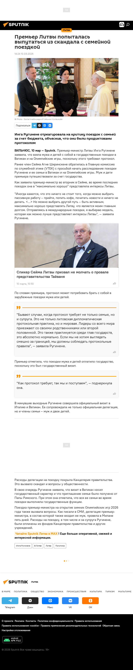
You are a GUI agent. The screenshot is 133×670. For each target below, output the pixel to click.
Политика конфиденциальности (55, 620)
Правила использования (88, 620)
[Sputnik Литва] (17, 27)
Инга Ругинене (23, 545)
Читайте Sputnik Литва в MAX (36, 534)
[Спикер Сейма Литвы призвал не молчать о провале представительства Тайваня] (66, 245)
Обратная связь (111, 625)
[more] (114, 283)
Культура (96, 591)
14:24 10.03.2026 (24, 53)
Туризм (110, 591)
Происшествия (76, 591)
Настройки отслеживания (16, 630)
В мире (6, 591)
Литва (48, 545)
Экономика (55, 591)
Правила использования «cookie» (20, 625)
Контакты (31, 620)
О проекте (7, 620)
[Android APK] (12, 640)
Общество (37, 591)
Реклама (19, 620)
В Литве (38, 545)
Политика (60, 545)
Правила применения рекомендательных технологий (71, 625)
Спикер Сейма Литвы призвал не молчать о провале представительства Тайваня (63, 274)
